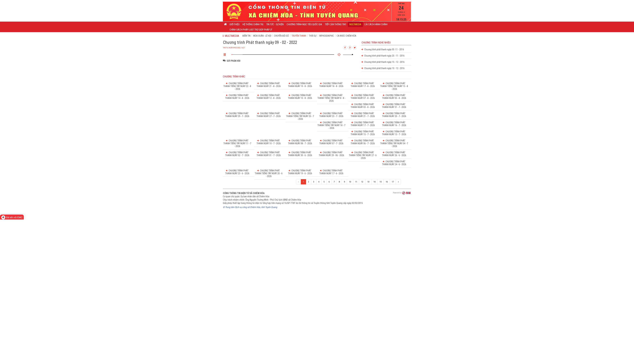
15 (381, 181)
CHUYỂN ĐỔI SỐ (281, 35)
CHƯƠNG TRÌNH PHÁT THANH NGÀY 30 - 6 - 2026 (300, 154)
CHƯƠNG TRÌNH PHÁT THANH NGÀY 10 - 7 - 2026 (269, 142)
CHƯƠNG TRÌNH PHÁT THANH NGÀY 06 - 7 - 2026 (363, 142)
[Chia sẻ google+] (350, 47)
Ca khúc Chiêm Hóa (346, 35)
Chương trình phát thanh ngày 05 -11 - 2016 (383, 49)
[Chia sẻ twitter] (355, 47)
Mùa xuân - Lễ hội (262, 35)
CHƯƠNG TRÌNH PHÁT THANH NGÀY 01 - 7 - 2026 (269, 154)
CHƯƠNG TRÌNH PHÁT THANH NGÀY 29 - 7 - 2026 (237, 115)
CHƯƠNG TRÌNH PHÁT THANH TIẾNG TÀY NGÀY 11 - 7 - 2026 (237, 143)
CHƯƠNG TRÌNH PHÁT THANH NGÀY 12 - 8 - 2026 (269, 96)
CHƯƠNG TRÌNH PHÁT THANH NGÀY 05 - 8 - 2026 (394, 96)
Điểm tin (246, 35)
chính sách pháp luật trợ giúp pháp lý (250, 29)
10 (350, 181)
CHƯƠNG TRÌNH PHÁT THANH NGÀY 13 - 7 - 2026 (394, 133)
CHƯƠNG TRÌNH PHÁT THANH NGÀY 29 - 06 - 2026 (331, 154)
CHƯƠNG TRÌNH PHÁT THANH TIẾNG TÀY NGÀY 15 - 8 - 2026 (394, 86)
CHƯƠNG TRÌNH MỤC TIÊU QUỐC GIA (304, 24)
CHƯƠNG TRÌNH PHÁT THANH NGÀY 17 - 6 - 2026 (331, 172)
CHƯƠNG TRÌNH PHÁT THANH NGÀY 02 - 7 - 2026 (237, 154)
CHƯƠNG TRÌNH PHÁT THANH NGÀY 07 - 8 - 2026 (363, 96)
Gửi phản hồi (233, 60)
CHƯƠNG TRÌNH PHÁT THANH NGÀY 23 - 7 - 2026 (331, 115)
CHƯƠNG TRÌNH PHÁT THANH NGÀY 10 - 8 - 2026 (300, 96)
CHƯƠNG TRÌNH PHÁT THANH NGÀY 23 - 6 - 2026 (237, 172)
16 (387, 181)
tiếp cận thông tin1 (335, 24)
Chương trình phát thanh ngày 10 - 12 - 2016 (384, 68)
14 (374, 181)
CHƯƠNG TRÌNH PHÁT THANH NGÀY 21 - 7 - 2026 (363, 115)
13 (368, 181)
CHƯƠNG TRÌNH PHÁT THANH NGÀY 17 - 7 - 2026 (363, 124)
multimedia (355, 24)
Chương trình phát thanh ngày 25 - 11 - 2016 (384, 55)
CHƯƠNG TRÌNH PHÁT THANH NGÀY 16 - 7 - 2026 (394, 124)
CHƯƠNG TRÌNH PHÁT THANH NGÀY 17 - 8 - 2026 (363, 85)
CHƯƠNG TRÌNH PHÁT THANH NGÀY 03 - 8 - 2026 (363, 105)
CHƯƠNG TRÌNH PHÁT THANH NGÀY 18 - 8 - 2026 (331, 85)
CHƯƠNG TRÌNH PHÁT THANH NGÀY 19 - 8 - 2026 (300, 85)
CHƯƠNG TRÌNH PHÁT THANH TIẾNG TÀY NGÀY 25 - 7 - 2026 (300, 116)
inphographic (326, 35)
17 (393, 181)
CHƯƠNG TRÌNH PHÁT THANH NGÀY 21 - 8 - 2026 (269, 85)
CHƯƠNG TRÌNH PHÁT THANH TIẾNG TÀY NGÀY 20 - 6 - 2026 (268, 173)
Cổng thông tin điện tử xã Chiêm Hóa (243, 193)
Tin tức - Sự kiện (275, 24)
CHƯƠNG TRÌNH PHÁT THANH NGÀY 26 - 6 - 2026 (394, 154)
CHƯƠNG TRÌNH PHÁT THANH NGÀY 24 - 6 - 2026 (394, 163)
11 (356, 181)
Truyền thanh (299, 35)
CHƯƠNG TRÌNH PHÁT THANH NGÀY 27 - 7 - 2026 (269, 115)
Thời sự (313, 35)
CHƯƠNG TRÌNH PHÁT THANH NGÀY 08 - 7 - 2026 (300, 142)
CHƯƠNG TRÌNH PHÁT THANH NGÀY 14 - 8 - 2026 (237, 96)
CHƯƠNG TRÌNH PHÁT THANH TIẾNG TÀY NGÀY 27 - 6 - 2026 (363, 155)
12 (362, 181)
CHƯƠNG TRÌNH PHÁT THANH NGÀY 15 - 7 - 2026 (363, 133)
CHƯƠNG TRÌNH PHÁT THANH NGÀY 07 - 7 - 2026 (331, 142)
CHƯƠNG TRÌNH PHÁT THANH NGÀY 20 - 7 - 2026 (394, 115)
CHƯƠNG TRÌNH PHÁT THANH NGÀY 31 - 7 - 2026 (394, 105)
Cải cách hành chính (375, 24)
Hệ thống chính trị (253, 24)
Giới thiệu (234, 24)
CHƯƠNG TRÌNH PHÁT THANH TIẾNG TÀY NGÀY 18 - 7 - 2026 (331, 125)
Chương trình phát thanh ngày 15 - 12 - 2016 (384, 62)
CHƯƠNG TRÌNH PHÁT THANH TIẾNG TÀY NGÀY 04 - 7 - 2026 (394, 143)
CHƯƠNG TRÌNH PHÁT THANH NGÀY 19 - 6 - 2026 (300, 172)
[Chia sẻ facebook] (345, 47)
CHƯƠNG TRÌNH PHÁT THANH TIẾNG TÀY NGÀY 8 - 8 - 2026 (331, 98)
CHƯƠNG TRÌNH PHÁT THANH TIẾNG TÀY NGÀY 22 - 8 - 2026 (237, 86)
